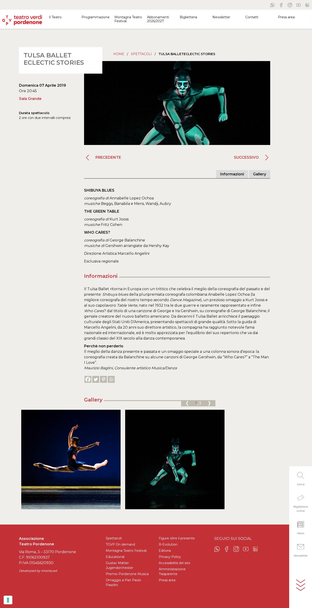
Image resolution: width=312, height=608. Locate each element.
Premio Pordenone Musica (127, 574)
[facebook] (281, 5)
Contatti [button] (251, 17)
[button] (300, 477)
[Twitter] (95, 379)
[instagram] (290, 5)
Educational (115, 557)
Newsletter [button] (221, 17)
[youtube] (298, 5)
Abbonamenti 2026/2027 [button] (158, 19)
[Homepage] (22, 18)
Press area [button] (286, 17)
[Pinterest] (103, 379)
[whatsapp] (272, 5)
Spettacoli (141, 54)
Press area (167, 580)
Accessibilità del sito (174, 563)
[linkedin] (307, 5)
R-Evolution (168, 544)
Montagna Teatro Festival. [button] (128, 19)
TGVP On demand (120, 544)
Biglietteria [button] (188, 17)
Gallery (259, 174)
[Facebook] (88, 379)
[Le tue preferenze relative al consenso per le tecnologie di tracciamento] (8, 600)
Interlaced (49, 571)
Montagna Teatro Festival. (126, 551)
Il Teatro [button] (55, 17)
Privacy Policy (170, 557)
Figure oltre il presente (177, 538)
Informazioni (232, 174)
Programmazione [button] (96, 17)
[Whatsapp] (111, 379)
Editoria (165, 551)
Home (118, 54)
